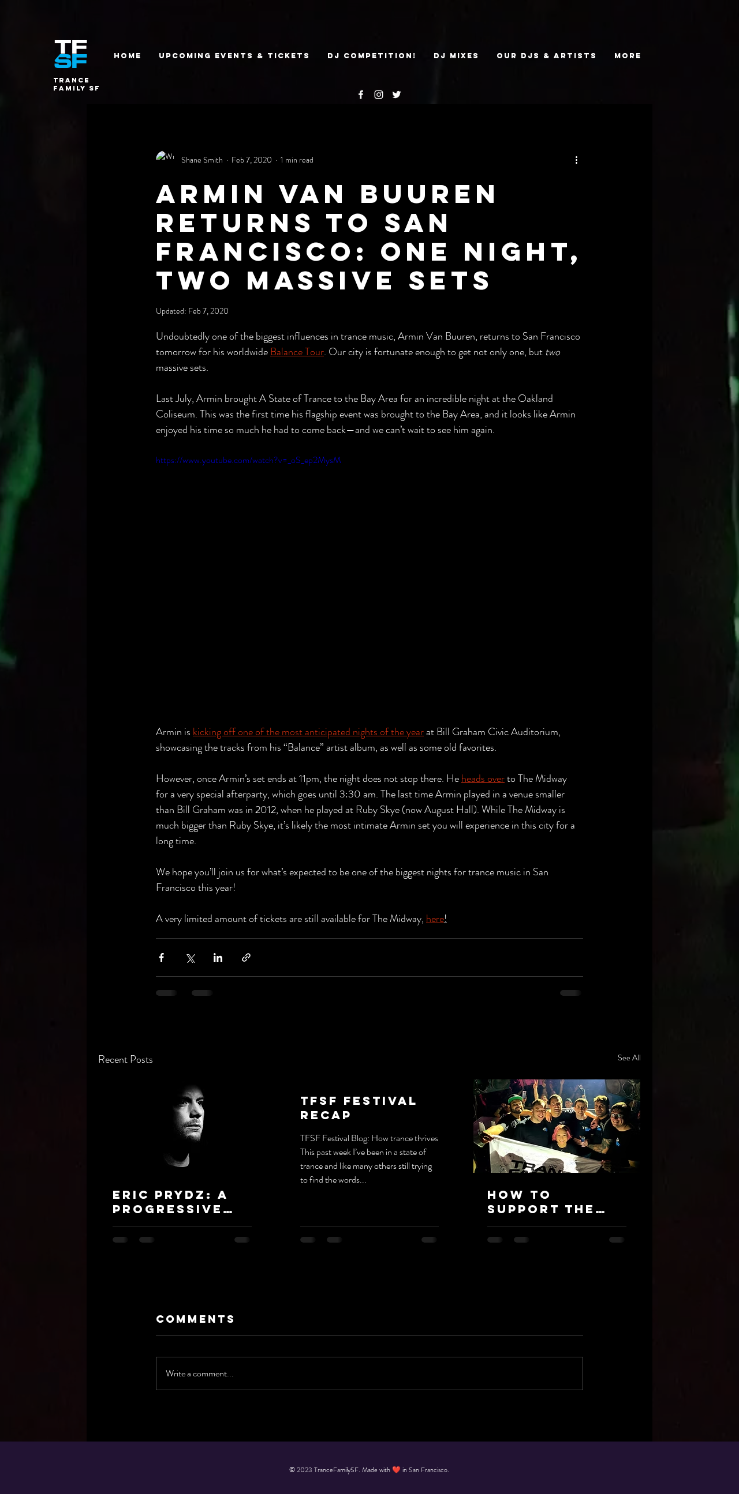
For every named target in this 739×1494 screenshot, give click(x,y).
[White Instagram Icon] (379, 94)
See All (629, 1057)
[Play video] (369, 573)
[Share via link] (246, 957)
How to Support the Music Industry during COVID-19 (554, 1201)
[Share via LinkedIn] (217, 957)
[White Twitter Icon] (396, 94)
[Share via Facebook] (161, 957)
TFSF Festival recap (359, 1107)
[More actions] (576, 160)
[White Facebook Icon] (361, 94)
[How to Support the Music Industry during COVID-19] (556, 1126)
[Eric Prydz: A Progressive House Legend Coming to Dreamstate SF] (182, 1126)
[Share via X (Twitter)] (189, 957)
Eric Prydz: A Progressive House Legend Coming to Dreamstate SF (176, 1201)
